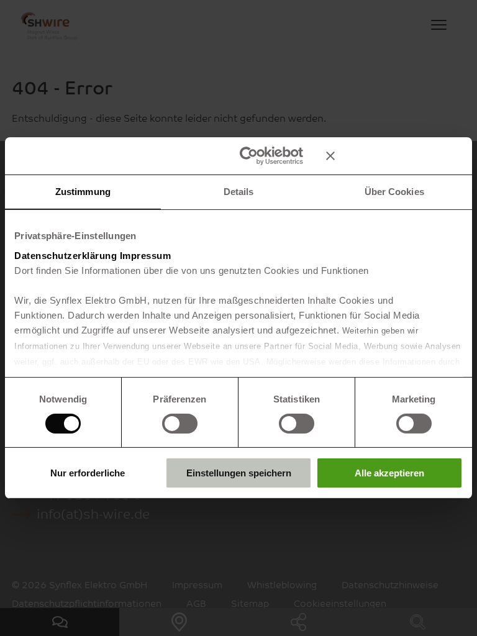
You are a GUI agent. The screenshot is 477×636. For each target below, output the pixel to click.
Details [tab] (239, 191)
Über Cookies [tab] (394, 191)
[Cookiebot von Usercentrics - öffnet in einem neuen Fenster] (248, 156)
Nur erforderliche (87, 473)
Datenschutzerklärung (65, 255)
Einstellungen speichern (238, 473)
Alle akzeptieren (389, 473)
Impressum (145, 255)
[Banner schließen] (394, 156)
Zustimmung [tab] (83, 191)
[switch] (180, 424)
